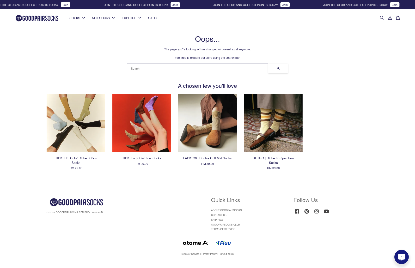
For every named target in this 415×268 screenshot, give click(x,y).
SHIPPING (217, 219)
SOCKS (74, 18)
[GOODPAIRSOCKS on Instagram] (316, 213)
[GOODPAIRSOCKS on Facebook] (296, 213)
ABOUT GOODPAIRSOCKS (226, 210)
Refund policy (226, 254)
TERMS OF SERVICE (223, 229)
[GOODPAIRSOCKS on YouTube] (326, 213)
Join (60, 5)
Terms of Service (190, 254)
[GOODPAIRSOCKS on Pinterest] (306, 213)
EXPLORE (129, 18)
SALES (153, 18)
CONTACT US (218, 215)
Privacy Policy (209, 254)
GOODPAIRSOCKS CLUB (225, 224)
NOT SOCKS (101, 18)
